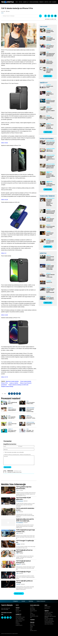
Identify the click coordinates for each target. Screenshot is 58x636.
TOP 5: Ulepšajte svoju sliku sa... (11, 417)
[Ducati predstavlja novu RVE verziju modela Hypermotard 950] (42, 289)
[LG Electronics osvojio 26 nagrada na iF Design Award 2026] (42, 183)
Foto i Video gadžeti (19, 618)
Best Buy (17, 609)
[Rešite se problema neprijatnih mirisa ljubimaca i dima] (42, 165)
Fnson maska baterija (25, 381)
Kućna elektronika (30, 407)
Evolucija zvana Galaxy (49, 87)
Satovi (31, 627)
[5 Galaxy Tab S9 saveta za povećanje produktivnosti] (42, 125)
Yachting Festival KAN (48, 622)
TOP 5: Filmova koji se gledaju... (30, 424)
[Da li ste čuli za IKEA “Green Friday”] (42, 226)
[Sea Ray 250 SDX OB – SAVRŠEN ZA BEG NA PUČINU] (42, 298)
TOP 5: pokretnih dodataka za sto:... (25, 509)
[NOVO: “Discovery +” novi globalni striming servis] (42, 219)
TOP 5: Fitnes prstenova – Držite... (31, 417)
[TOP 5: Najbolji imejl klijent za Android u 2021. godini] (4, 403)
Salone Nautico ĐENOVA (49, 623)
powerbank (4, 384)
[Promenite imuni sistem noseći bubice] (42, 233)
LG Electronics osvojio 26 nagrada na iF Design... (50, 185)
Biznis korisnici (47, 608)
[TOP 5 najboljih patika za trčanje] (8, 584)
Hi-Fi (31, 612)
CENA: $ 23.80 (4, 315)
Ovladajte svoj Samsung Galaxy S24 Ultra (50, 31)
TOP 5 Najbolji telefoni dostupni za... (23, 562)
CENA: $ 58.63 (4, 142)
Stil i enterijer (32, 614)
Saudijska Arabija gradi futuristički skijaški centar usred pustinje (50, 267)
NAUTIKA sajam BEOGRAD (49, 621)
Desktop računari (19, 621)
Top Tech (17, 612)
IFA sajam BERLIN (19, 501)
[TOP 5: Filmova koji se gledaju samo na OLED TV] (22, 424)
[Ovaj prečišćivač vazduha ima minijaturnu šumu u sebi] (42, 157)
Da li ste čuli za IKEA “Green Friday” (50, 227)
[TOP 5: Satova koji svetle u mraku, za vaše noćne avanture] (4, 424)
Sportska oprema (33, 630)
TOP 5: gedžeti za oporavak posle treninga (50, 47)
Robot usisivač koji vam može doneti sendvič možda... (50, 143)
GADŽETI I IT (44, 82)
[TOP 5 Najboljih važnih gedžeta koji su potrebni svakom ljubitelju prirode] (42, 38)
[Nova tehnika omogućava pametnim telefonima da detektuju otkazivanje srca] (42, 200)
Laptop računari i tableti (20, 619)
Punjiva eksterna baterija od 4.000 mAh (18, 384)
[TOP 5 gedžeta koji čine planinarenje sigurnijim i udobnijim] (8, 490)
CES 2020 (48, 115)
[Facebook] (45, 16)
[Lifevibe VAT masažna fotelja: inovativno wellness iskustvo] (42, 173)
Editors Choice (18, 610)
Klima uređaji (32, 609)
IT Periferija (18, 623)
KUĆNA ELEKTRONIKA (47, 138)
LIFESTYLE (43, 253)
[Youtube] (55, 16)
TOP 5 (9, 401)
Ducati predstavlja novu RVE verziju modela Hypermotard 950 (50, 290)
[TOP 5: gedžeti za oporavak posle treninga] (42, 46)
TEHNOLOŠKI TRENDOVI (47, 196)
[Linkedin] (17, 393)
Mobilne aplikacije (50, 198)
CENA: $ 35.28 (4, 199)
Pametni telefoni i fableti (20, 617)
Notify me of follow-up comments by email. (11, 454)
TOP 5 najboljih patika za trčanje (24, 581)
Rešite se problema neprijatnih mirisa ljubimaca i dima (50, 167)
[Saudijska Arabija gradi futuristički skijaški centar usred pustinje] (42, 266)
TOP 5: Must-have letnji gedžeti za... (12, 431)
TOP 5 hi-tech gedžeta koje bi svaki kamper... (49, 62)
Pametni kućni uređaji (49, 172)
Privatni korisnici (47, 606)
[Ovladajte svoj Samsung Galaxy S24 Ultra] (42, 30)
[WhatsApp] (14, 393)
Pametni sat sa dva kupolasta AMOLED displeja (50, 102)
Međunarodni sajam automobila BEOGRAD (50, 617)
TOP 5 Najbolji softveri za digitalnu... (24, 551)
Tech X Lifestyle (7, 605)
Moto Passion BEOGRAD (49, 618)
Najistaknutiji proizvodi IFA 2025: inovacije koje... (25, 520)
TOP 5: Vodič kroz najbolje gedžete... (12, 410)
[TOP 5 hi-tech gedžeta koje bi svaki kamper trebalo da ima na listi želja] (42, 61)
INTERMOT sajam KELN (49, 619)
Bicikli (31, 629)
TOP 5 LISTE (43, 26)
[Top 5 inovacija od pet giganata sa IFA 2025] (8, 501)
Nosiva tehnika (18, 615)
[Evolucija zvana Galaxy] (42, 86)
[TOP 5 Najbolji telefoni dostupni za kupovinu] (8, 564)
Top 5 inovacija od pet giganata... (23, 498)
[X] (52, 16)
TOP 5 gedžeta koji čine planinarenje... (23, 487)
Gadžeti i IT (10, 407)
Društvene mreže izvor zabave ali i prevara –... (50, 242)
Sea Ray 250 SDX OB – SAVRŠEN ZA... (50, 298)
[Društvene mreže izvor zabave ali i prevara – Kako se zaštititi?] (42, 241)
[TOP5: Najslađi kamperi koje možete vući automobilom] (8, 533)
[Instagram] (48, 16)
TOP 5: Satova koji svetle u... (12, 424)
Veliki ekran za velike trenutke (49, 150)
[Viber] (20, 393)
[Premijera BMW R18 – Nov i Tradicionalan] (42, 275)
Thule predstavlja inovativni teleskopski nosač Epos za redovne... (50, 258)
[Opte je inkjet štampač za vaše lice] (42, 117)
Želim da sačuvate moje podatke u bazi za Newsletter (14, 452)
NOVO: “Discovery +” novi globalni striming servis (50, 220)
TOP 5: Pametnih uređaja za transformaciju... (30, 410)
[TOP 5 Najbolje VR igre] (8, 575)
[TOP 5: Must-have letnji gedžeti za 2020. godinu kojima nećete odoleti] (4, 431)
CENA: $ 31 (3, 253)
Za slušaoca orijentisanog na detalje (49, 94)
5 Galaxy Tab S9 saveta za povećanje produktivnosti (49, 126)
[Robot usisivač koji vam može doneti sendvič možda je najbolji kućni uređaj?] (42, 142)
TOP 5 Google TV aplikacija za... (25, 541)
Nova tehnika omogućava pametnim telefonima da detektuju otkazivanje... (49, 202)
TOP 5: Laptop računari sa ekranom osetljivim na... (50, 110)
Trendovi (18, 544)
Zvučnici (31, 613)
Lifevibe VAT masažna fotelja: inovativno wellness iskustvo (50, 175)
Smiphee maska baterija (7, 386)
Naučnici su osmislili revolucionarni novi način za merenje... (50, 212)
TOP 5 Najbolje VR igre (23, 572)
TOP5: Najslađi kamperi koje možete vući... (25, 530)
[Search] (40, 16)
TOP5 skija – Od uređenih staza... (30, 431)
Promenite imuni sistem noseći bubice (49, 234)
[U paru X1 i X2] (42, 282)
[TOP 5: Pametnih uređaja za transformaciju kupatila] (22, 409)
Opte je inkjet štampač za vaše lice (50, 118)
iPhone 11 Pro (4, 383)
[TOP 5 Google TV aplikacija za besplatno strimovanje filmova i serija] (8, 544)
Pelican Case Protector (25, 383)
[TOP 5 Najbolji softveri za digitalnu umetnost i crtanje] (8, 553)
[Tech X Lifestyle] (7, 2)
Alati (31, 617)
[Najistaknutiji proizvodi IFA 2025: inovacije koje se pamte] (8, 522)
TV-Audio (32, 606)
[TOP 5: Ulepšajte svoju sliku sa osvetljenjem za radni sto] (4, 417)
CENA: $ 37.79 (4, 377)
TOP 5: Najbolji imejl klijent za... (12, 403)
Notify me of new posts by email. (25, 454)
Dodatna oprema (19, 625)
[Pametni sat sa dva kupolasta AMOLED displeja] (42, 100)
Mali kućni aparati (33, 610)
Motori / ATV (32, 625)
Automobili (32, 623)
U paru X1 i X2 (49, 282)
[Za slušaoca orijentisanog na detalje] (42, 93)
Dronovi (17, 622)
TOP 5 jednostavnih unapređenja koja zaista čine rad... (50, 55)
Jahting (31, 626)
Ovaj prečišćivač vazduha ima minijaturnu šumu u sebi (50, 158)
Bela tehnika (32, 608)
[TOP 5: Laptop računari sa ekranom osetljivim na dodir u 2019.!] (42, 108)
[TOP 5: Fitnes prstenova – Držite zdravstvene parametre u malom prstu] (22, 417)
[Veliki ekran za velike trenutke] (42, 150)
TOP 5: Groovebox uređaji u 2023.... (30, 403)
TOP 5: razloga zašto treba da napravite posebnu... (49, 70)
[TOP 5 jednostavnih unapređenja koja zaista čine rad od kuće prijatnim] (42, 53)
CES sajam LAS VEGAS (49, 612)
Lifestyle (10, 422)
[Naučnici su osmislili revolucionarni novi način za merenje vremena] (42, 211)
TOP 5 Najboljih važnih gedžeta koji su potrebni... (50, 39)
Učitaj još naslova (18, 593)
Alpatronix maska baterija (12, 381)
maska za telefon (14, 383)
